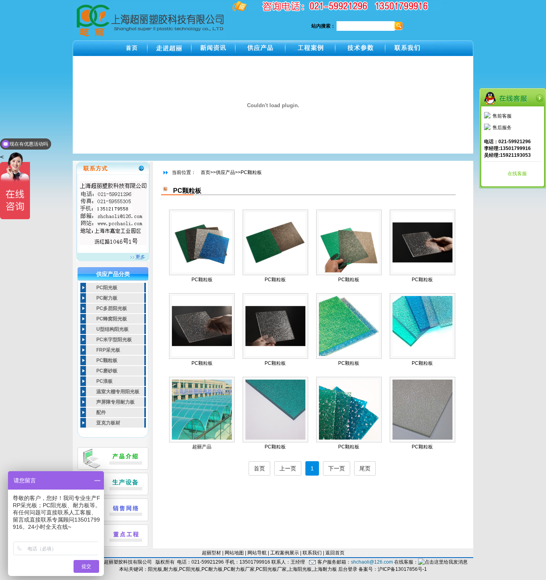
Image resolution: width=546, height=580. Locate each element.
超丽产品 (201, 447)
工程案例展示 (284, 553)
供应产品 (225, 172)
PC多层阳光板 (111, 308)
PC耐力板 (107, 298)
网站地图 (234, 553)
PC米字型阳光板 (114, 339)
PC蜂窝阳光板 (111, 319)
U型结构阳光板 (112, 329)
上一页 (287, 468)
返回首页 (335, 553)
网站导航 (257, 553)
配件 (101, 412)
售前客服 (502, 116)
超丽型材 (211, 553)
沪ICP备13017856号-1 (402, 569)
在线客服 (517, 173)
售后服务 (502, 127)
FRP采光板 (108, 350)
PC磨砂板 (107, 371)
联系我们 (312, 553)
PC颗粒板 (107, 360)
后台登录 (347, 569)
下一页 (336, 468)
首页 (205, 172)
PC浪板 (104, 381)
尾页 (365, 468)
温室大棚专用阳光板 (117, 391)
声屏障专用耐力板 (115, 402)
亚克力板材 (108, 423)
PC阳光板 (107, 287)
